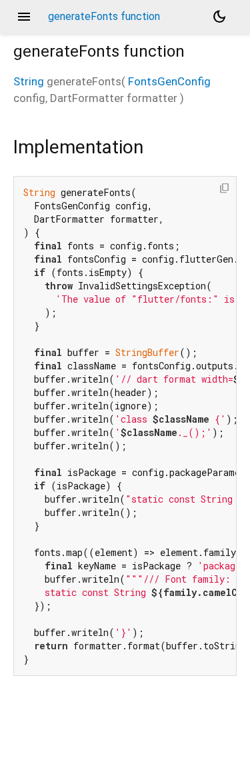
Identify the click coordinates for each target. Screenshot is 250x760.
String (28, 81)
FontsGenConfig (169, 81)
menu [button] (24, 17)
